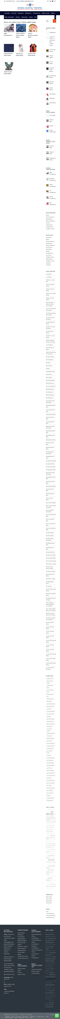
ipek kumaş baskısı (51, 723)
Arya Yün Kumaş (49, 344)
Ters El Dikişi (49, 277)
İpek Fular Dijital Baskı (51, 555)
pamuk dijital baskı (51, 743)
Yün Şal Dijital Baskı (50, 463)
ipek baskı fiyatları (50, 718)
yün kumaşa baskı (50, 780)
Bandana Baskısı (22, 940)
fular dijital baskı (50, 713)
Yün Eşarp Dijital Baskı (51, 469)
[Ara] (55, 17)
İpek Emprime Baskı (50, 356)
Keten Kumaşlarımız (37, 950)
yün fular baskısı (50, 770)
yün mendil (49, 785)
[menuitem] (7, 13)
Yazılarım (48, 265)
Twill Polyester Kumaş (50, 571)
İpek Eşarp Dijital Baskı (51, 558)
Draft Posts (49, 247)
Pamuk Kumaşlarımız (50, 395)
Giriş (47, 911)
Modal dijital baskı (50, 738)
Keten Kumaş (48, 586)
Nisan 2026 (49, 897)
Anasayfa (48, 237)
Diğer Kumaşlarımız (50, 383)
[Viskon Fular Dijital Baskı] (33, 48)
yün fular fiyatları (50, 773)
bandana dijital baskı (50, 686)
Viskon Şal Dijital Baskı (51, 414)
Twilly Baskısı (49, 274)
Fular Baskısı (21, 937)
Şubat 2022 (49, 901)
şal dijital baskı (50, 800)
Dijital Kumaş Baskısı (50, 380)
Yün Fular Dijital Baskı (50, 466)
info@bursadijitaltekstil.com (27, 1)
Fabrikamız (49, 249)
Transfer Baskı (49, 374)
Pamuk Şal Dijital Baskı (51, 486)
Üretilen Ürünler (50, 229)
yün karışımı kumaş (51, 775)
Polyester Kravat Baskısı (51, 502)
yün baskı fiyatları (50, 758)
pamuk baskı (49, 740)
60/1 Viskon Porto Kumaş (51, 561)
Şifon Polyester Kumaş (50, 578)
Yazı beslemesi (50, 913)
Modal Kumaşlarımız (50, 389)
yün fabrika (49, 768)
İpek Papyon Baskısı (50, 532)
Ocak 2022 (49, 903)
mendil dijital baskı (51, 733)
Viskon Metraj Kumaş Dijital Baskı (20, 35)
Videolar (48, 263)
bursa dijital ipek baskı (50, 690)
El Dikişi (48, 368)
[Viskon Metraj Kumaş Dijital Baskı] (21, 28)
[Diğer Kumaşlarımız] (9, 28)
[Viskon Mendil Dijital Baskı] (9, 48)
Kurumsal (48, 255)
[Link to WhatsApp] (55, 1)
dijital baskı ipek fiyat (50, 695)
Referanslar (49, 259)
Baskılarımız (49, 219)
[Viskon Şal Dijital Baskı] (21, 48)
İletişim (48, 251)
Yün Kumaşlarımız (49, 392)
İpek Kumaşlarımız (50, 397)
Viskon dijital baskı (50, 746)
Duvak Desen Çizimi (23, 958)
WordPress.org (50, 917)
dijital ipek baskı (50, 698)
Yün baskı (49, 755)
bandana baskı (50, 678)
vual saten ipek (50, 748)
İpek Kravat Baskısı (50, 535)
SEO (27, 1014)
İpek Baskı (48, 362)
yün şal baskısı (50, 790)
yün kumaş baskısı (50, 783)
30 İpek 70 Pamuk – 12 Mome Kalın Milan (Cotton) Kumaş (50, 304)
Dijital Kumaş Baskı (37, 969)
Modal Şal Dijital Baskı (51, 439)
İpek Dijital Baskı (49, 359)
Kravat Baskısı (22, 948)
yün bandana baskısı (49, 751)
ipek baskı (49, 716)
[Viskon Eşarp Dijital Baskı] (9, 66)
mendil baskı (49, 726)
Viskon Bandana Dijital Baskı (33, 35)
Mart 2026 (48, 899)
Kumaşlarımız (49, 227)
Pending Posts (50, 257)
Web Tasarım (22, 1014)
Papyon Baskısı (22, 950)
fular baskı (49, 708)
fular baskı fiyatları (51, 711)
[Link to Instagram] (50, 1)
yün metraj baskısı (50, 788)
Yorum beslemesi (50, 915)
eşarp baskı (49, 701)
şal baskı (48, 795)
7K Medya (30, 1014)
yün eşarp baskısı (50, 762)
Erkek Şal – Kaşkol (23, 946)
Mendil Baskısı (21, 938)
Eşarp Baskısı (21, 933)
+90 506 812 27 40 (10, 1)
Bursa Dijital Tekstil (14, 1014)
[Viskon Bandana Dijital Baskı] (33, 28)
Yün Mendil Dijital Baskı (51, 460)
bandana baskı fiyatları (50, 682)
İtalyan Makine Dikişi (50, 371)
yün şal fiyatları (50, 793)
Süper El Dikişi (49, 365)
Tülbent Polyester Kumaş (51, 563)
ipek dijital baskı (50, 721)
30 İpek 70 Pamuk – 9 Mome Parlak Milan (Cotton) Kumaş (50, 604)
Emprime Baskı (49, 377)
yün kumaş (49, 778)
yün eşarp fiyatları (51, 765)
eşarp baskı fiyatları (51, 703)
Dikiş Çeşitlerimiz (50, 221)
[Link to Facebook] (48, 1)
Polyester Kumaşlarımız (51, 386)
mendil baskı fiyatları (49, 730)
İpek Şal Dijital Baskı (50, 552)
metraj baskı (49, 735)
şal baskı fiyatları (50, 798)
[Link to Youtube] (52, 1)
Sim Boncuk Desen (23, 956)
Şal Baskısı (20, 935)
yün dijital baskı (50, 760)
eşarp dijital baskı (50, 706)
